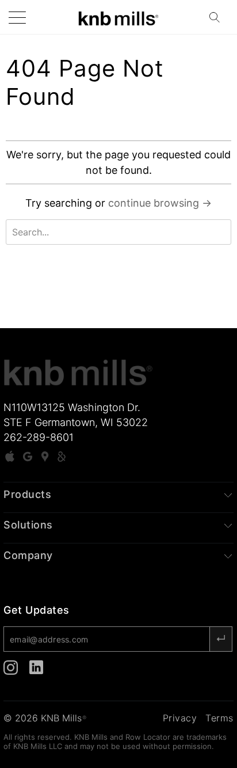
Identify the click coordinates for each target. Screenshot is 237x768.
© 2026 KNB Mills (44, 718)
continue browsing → (160, 203)
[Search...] (218, 17)
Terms (219, 718)
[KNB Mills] (118, 17)
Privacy (180, 718)
